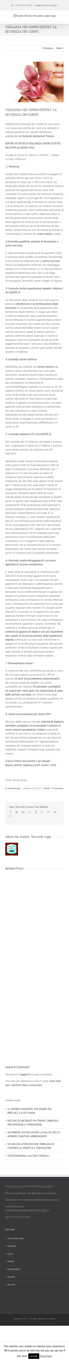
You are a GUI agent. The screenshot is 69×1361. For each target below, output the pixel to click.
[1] (29, 202)
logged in (25, 1074)
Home (10, 1261)
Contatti (11, 1246)
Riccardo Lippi (14, 788)
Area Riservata (15, 1238)
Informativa (13, 1269)
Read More (46, 1356)
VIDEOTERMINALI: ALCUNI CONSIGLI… (29, 1155)
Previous (48, 48)
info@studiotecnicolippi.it (46, 5)
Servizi (11, 1284)
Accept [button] (33, 1356)
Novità (47, 788)
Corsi (10, 1253)
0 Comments (57, 788)
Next (59, 48)
